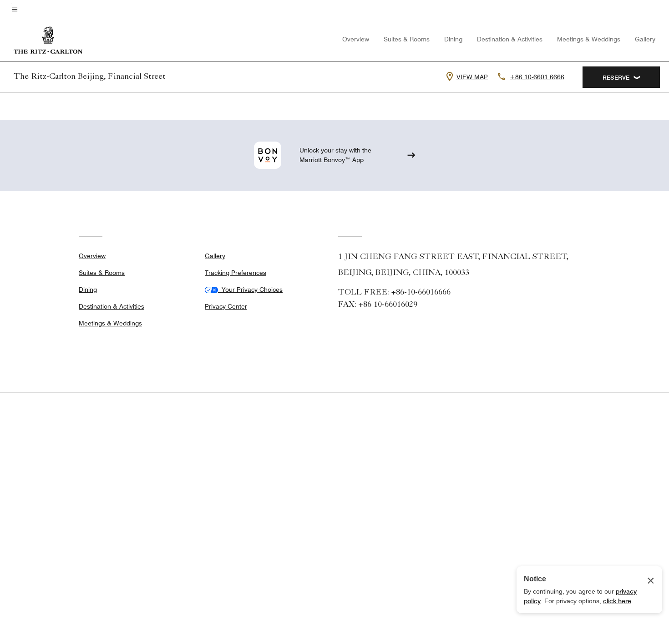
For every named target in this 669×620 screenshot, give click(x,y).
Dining (453, 39)
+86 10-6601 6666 (537, 77)
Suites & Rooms (407, 39)
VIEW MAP (472, 77)
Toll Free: (394, 293)
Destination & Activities (509, 39)
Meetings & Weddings (588, 39)
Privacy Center (226, 306)
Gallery (645, 39)
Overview (355, 39)
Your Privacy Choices (250, 289)
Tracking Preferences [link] (235, 272)
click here (617, 601)
